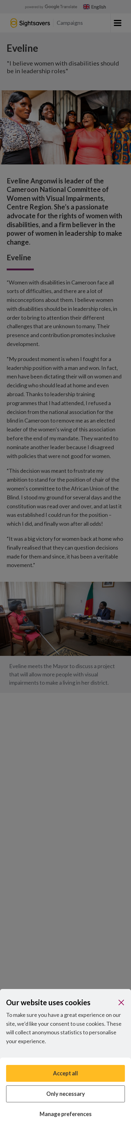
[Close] (121, 1002)
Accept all (65, 1073)
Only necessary (65, 1093)
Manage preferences (66, 1114)
